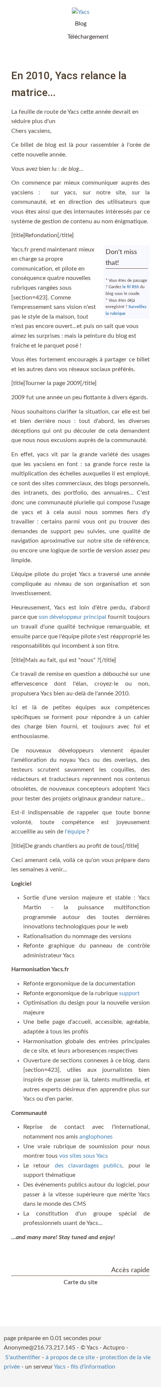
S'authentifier (22, 1357)
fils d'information (93, 1367)
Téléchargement (88, 37)
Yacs (60, 1367)
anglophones (96, 1137)
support (129, 993)
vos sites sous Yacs (83, 1156)
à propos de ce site (70, 1357)
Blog (80, 24)
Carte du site (80, 1282)
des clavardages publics (88, 1166)
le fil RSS (130, 287)
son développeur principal (72, 617)
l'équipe (75, 832)
